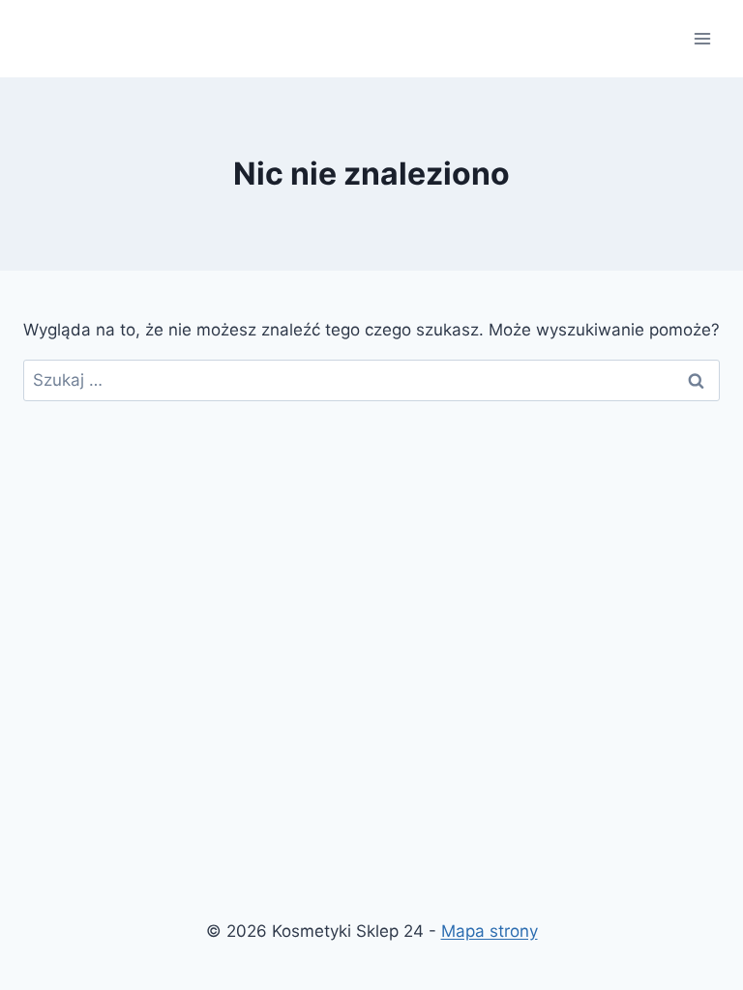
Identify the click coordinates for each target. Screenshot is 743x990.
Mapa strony (489, 931)
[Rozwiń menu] (702, 38)
